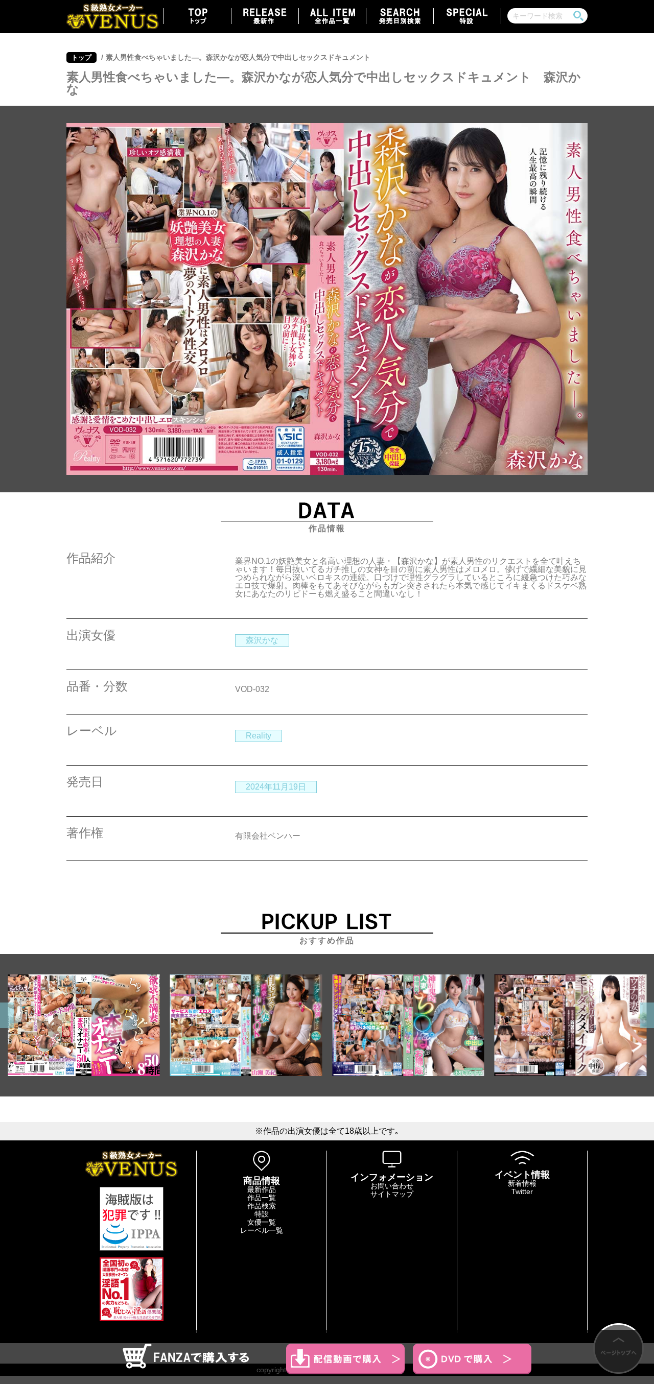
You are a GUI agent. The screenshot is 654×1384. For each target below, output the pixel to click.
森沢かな (262, 640)
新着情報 (522, 1183)
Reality (258, 735)
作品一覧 (261, 1198)
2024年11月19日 (276, 786)
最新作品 (261, 1189)
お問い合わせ (391, 1186)
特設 (261, 1214)
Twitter (522, 1191)
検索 (578, 16)
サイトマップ (391, 1194)
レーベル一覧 (261, 1230)
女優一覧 (261, 1222)
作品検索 (261, 1206)
